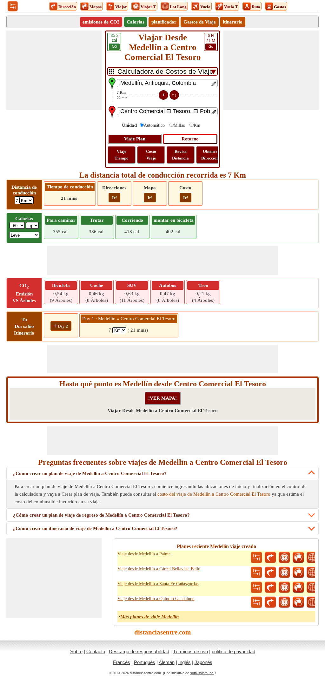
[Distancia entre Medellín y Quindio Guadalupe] (256, 602)
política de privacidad (233, 651)
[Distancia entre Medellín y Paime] (256, 557)
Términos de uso (190, 651)
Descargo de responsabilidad (139, 651)
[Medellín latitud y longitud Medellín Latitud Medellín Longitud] (312, 557)
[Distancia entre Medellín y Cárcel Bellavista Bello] (256, 572)
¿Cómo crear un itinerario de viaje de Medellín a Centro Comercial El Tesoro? (95, 528)
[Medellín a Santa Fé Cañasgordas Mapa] (298, 587)
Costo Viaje (151, 154)
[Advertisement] (54, 70)
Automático (154, 125)
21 (210, 41)
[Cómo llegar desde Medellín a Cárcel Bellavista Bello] (270, 572)
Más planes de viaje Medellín (149, 616)
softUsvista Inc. (202, 673)
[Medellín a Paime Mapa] (298, 557)
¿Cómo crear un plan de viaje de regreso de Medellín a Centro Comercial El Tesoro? (101, 515)
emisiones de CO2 (101, 21)
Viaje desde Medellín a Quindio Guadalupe (155, 598)
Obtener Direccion (210, 154)
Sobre (76, 651)
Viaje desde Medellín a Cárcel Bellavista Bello (158, 568)
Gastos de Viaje (199, 21)
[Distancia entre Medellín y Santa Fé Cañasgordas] (256, 587)
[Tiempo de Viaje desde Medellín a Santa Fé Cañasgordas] (284, 587)
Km (197, 125)
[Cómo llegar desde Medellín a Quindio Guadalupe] (270, 602)
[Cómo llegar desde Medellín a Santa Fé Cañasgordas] (270, 587)
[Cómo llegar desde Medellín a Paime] (270, 557)
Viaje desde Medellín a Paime (143, 554)
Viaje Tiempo (122, 154)
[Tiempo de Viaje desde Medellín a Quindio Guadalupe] (284, 602)
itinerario (232, 21)
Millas (179, 125)
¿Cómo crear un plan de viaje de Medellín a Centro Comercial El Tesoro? (90, 473)
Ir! (114, 197)
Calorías (135, 21)
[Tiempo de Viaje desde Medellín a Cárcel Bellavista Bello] (284, 572)
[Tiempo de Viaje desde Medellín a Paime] (284, 557)
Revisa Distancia (180, 154)
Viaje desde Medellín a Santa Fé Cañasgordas (157, 583)
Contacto (95, 651)
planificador (163, 21)
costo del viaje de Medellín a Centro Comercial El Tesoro (213, 494)
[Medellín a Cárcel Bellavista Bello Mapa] (298, 572)
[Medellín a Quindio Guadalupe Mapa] (298, 602)
